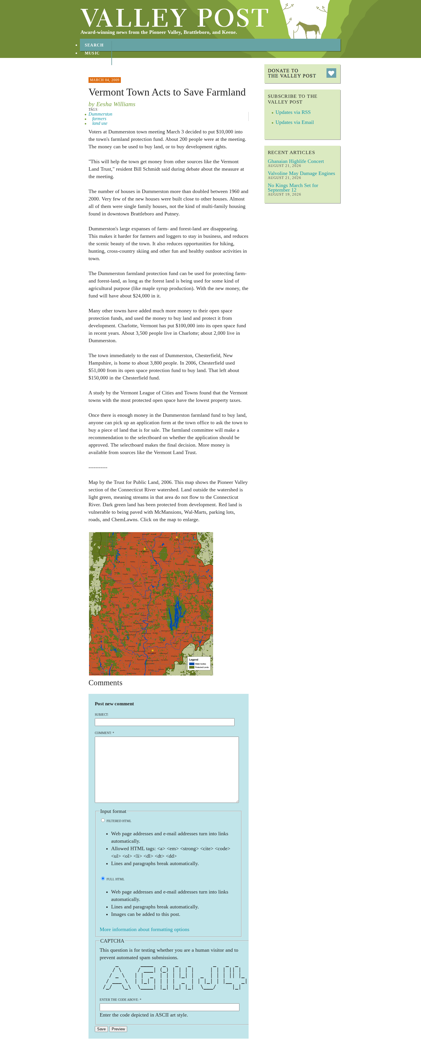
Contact (96, 69)
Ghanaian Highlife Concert (296, 161)
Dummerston (100, 114)
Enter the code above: (120, 999)
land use (99, 123)
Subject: (102, 714)
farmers (99, 118)
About (93, 61)
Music (92, 53)
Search (94, 45)
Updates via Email (295, 122)
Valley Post (174, 18)
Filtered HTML (118, 821)
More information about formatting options (144, 929)
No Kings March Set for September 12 (293, 187)
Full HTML (115, 879)
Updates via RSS (293, 112)
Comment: (104, 733)
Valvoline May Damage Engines (301, 173)
